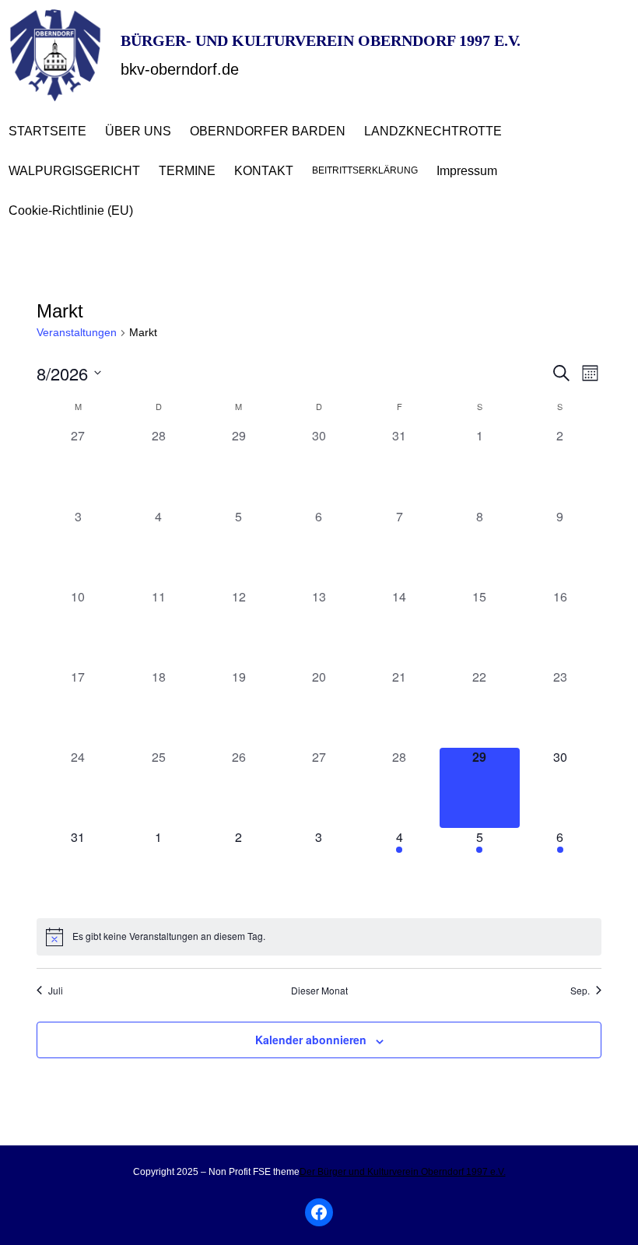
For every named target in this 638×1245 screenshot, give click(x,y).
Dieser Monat (319, 990)
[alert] (319, 937)
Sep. (580, 990)
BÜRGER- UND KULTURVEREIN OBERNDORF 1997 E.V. (321, 40)
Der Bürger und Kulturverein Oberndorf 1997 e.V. (403, 1171)
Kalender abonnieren (310, 1039)
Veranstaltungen (77, 332)
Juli (55, 990)
